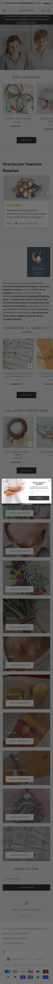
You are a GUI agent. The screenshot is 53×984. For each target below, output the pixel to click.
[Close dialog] (50, 480)
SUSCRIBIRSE (38, 498)
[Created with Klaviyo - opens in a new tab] (26, 504)
